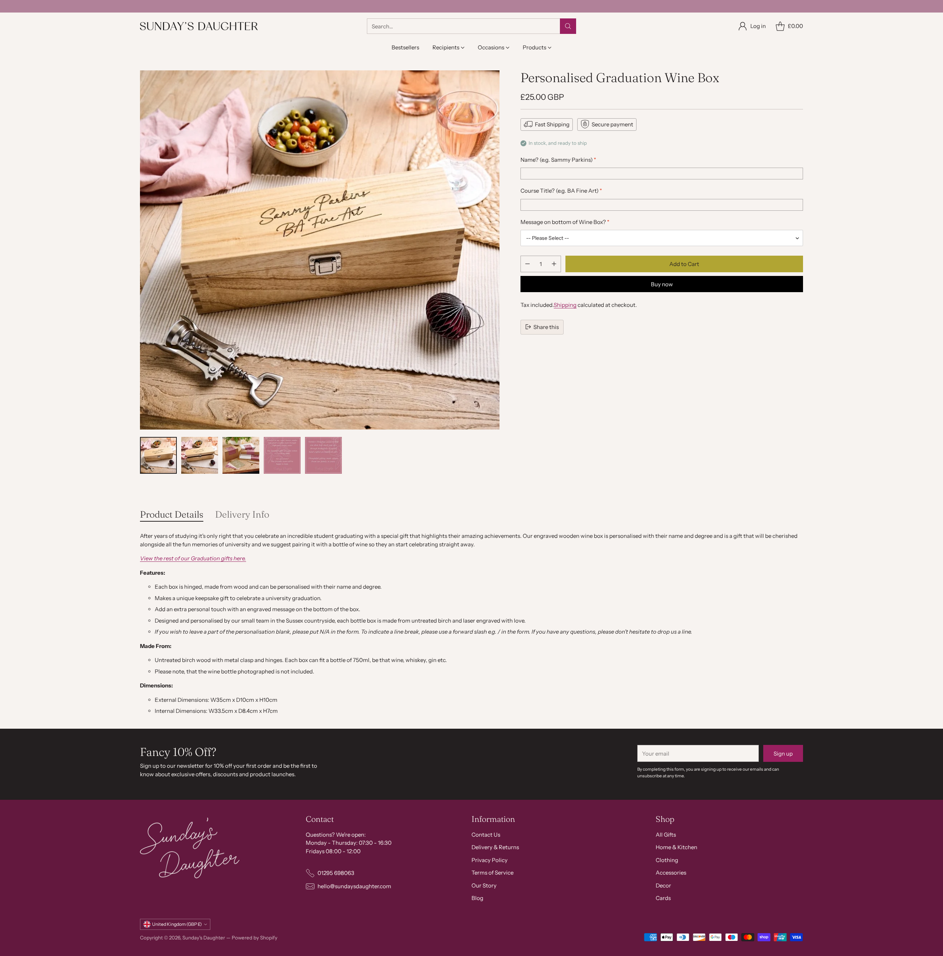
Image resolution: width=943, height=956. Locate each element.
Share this (546, 326)
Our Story (484, 885)
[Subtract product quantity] (527, 264)
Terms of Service (492, 872)
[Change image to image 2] (199, 455)
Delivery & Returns (495, 847)
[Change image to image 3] (240, 455)
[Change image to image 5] (323, 455)
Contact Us (486, 834)
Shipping (565, 304)
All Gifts (666, 834)
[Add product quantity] (554, 264)
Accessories (671, 872)
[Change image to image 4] (282, 455)
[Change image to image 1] (158, 455)
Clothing (667, 860)
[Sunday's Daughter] (199, 26)
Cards (663, 897)
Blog (477, 897)
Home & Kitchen (676, 847)
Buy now (662, 283)
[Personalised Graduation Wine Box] (319, 250)
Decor (663, 885)
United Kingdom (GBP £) (177, 924)
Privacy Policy (490, 860)
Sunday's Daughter (203, 938)
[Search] (568, 26)
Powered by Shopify (254, 938)
